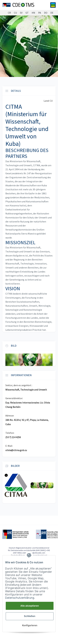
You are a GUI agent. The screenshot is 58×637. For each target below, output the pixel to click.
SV (21, 13)
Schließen (29, 616)
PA (39, 13)
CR (9, 13)
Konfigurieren (29, 625)
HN (33, 13)
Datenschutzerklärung (19, 597)
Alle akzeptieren (29, 605)
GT (27, 13)
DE (51, 13)
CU (15, 13)
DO (45, 13)
